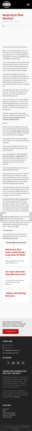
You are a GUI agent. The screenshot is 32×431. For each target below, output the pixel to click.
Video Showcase (7, 417)
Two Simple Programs (9, 413)
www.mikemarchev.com (12, 353)
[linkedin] (13, 363)
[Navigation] (28, 4)
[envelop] (23, 363)
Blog (4, 411)
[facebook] (8, 363)
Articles (17, 21)
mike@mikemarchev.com (12, 350)
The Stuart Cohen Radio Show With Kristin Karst (15, 273)
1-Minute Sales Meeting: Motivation (15, 294)
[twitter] (18, 363)
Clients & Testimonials (9, 415)
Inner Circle (6, 409)
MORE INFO (12, 331)
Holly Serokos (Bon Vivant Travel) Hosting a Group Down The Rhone (15, 252)
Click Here (17, 397)
